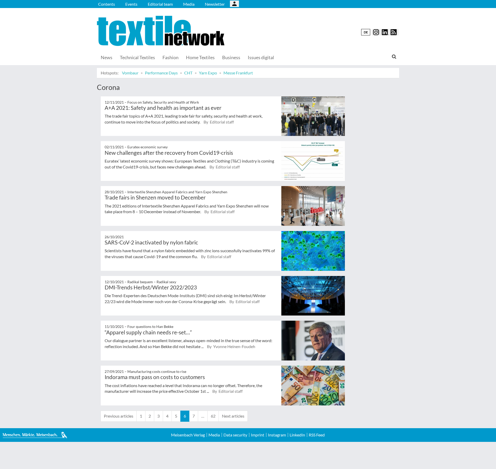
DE (366, 32)
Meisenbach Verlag (188, 435)
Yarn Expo (208, 72)
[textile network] (161, 31)
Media (189, 4)
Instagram (277, 435)
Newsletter (215, 4)
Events (131, 4)
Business (231, 57)
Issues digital (261, 57)
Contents (106, 4)
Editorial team (160, 4)
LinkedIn (297, 435)
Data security (235, 435)
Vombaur (130, 72)
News (106, 57)
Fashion (170, 57)
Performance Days (161, 72)
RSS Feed (317, 435)
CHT (188, 72)
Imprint (257, 435)
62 (213, 415)
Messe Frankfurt (238, 72)
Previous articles (118, 415)
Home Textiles (200, 57)
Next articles (233, 415)
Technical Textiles (137, 57)
